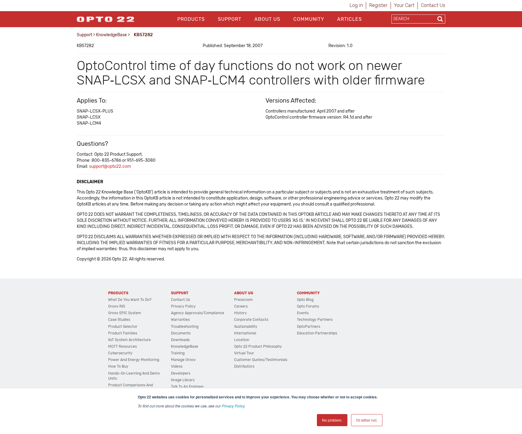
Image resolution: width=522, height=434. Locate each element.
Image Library (183, 380)
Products (191, 19)
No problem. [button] (332, 420)
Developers (180, 373)
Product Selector (122, 326)
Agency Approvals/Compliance (197, 313)
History (240, 313)
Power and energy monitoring (133, 360)
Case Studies (119, 320)
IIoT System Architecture (129, 340)
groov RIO (116, 306)
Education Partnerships (317, 333)
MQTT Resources (122, 346)
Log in (356, 5)
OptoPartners (308, 326)
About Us (267, 19)
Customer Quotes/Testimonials (260, 360)
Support (229, 19)
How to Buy (118, 366)
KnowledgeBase (111, 34)
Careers (241, 306)
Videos (176, 366)
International (245, 333)
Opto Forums (308, 306)
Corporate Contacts (251, 320)
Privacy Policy (233, 405)
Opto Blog (305, 300)
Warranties (180, 320)
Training (178, 353)
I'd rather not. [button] (366, 420)
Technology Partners (315, 320)
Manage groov (183, 360)
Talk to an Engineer (187, 387)
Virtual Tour (244, 353)
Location (241, 340)
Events (303, 313)
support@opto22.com (110, 166)
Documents (181, 333)
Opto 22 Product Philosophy (258, 346)
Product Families (122, 333)
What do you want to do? (129, 300)
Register (378, 5)
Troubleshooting (184, 326)
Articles (349, 19)
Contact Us (433, 5)
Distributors (244, 366)
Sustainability (245, 326)
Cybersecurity (120, 353)
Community (308, 19)
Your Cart (404, 5)
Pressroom (243, 300)
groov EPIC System (124, 313)
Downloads (180, 340)
